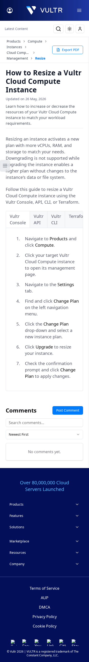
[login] (10, 10)
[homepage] (44, 10)
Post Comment (67, 410)
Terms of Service (44, 588)
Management (17, 58)
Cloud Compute (18, 52)
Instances (14, 47)
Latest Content (16, 28)
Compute (35, 41)
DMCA (44, 607)
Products (14, 41)
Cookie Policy (44, 626)
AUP (44, 597)
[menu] (79, 10)
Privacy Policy (45, 616)
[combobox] (44, 434)
